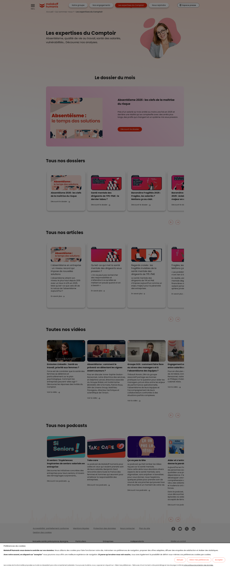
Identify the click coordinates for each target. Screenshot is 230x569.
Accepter (219, 560)
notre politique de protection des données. (198, 565)
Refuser (180, 560)
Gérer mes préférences (199, 560)
